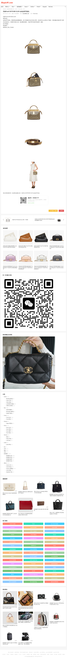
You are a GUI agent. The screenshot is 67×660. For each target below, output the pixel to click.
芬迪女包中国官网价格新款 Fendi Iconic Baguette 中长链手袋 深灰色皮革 (56, 267)
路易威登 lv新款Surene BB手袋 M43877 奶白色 (25, 492)
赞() (61, 210)
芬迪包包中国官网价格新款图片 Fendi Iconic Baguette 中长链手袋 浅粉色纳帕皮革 (26, 267)
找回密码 (34, 654)
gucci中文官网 (33, 527)
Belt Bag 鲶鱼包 (9, 398)
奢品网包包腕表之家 (16, 193)
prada (5, 442)
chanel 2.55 (8, 465)
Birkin (7, 436)
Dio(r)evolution (54, 578)
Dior (13, 6)
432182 (33, 571)
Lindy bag (8, 440)
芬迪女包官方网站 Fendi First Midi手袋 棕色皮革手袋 (26, 246)
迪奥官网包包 (16, 652)
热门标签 (55, 654)
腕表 (5, 450)
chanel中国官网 (12, 560)
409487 (12, 563)
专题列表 (11, 654)
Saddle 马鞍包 (9, 413)
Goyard (45, 6)
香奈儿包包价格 (11, 652)
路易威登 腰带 (9, 459)
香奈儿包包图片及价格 (24, 652)
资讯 (5, 452)
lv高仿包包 (31, 652)
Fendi (38, 6)
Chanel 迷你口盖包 (33, 552)
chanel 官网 (54, 527)
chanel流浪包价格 (54, 549)
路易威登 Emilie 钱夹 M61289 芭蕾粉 (41, 509)
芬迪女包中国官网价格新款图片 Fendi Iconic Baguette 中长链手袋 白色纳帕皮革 (41, 267)
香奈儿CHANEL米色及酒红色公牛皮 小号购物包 (10, 626)
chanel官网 (54, 574)
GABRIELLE (33, 545)
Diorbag (12, 545)
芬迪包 (54, 567)
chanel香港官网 (54, 556)
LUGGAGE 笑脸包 (10, 404)
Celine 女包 (8, 400)
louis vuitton (12, 538)
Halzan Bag (8, 438)
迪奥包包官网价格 (54, 581)
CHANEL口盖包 (54, 538)
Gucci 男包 (8, 429)
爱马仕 (12, 574)
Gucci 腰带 (8, 431)
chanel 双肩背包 (33, 549)
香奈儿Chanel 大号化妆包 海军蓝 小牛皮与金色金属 (41, 492)
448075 (54, 560)
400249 (12, 534)
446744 (54, 571)
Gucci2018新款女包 (33, 574)
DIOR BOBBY (9, 409)
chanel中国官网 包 (12, 567)
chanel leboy (9, 466)
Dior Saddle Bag (33, 581)
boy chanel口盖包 (54, 523)
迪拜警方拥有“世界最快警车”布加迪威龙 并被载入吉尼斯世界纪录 (25, 621)
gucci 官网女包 (42, 652)
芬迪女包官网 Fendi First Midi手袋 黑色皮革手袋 (41, 246)
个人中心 (20, 654)
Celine (32, 6)
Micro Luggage (33, 531)
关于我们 (24, 654)
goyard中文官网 (56, 652)
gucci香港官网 (54, 542)
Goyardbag (54, 552)
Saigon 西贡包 (9, 423)
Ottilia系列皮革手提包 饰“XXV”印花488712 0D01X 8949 (10, 607)
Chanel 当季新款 (9, 468)
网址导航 (59, 654)
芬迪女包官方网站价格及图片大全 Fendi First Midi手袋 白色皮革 (10, 246)
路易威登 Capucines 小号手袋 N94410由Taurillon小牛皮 (57, 603)
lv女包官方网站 (36, 652)
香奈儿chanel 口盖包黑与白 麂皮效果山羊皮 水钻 (41, 603)
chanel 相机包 (33, 534)
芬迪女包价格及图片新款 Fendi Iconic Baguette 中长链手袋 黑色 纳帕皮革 (56, 247)
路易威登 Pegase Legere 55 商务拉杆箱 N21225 (10, 643)
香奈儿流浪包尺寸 (12, 552)
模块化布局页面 (43, 654)
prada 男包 (8, 444)
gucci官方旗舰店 (33, 556)
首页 (2, 6)
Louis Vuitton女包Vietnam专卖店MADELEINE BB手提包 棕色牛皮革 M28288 (25, 608)
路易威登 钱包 (9, 460)
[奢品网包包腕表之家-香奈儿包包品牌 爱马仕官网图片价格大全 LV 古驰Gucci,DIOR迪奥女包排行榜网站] (7, 2)
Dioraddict (33, 563)
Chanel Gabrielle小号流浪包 (33, 578)
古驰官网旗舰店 (12, 549)
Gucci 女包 (8, 427)
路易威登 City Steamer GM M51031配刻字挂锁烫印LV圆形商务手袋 (57, 495)
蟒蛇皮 (12, 556)
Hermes (50, 6)
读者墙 (63, 654)
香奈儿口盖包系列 (12, 581)
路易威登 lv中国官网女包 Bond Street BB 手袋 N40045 (57, 622)
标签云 (38, 654)
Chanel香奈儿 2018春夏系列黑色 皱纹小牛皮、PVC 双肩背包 (25, 643)
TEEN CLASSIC (9, 405)
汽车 (5, 448)
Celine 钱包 (8, 402)
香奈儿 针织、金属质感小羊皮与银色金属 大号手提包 (57, 513)
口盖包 (54, 531)
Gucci (26, 6)
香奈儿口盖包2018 (12, 531)
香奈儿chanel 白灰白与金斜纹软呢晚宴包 (10, 493)
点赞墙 (48, 654)
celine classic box (33, 560)
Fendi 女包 (35, 13)
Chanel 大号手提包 (33, 567)
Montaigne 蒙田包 (10, 411)
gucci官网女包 (33, 542)
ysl (4, 446)
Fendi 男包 (8, 419)
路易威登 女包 (9, 455)
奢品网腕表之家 (26, 13)
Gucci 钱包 (8, 432)
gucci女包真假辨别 (49, 652)
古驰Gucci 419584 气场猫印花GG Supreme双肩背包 (41, 628)
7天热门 (8, 654)
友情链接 (28, 654)
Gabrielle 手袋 (9, 472)
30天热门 (4, 654)
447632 (12, 571)
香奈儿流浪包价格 (12, 578)
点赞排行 (51, 654)
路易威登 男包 (9, 457)
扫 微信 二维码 (53, 210)
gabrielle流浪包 (54, 563)
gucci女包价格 (12, 542)
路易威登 (19, 6)
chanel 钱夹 (8, 470)
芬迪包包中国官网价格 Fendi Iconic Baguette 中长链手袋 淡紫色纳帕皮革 (10, 267)
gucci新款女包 (33, 538)
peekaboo (12, 527)
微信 (31, 654)
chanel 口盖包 (12, 523)
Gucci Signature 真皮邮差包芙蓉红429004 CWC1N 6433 (25, 514)
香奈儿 (7, 6)
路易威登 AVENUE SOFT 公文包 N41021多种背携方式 (10, 514)
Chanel (54, 534)
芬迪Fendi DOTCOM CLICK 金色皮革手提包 (30, 193)
